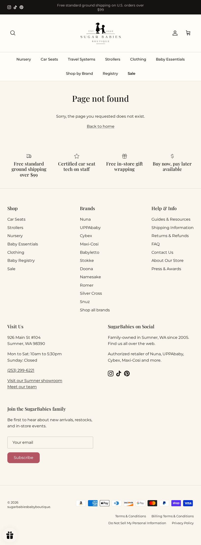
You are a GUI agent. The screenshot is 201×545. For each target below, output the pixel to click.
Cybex (86, 235)
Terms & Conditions (130, 516)
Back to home (100, 126)
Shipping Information (172, 227)
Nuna (85, 219)
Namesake (90, 277)
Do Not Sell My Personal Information (137, 523)
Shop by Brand (79, 73)
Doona (86, 268)
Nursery (23, 59)
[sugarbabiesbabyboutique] (100, 33)
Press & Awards (166, 268)
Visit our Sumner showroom (34, 380)
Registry (110, 73)
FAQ (155, 244)
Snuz (85, 301)
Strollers (112, 59)
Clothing (138, 59)
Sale (131, 73)
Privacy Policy (183, 523)
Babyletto (89, 252)
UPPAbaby (90, 227)
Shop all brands (95, 310)
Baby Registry (21, 260)
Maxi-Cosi (89, 244)
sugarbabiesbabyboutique (28, 507)
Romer (86, 285)
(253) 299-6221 (20, 370)
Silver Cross (91, 293)
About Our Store (167, 260)
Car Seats (49, 59)
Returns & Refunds (170, 235)
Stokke (87, 260)
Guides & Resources (170, 219)
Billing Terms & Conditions (172, 516)
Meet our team (22, 386)
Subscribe (23, 457)
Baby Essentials (170, 59)
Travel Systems (81, 59)
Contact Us (162, 252)
